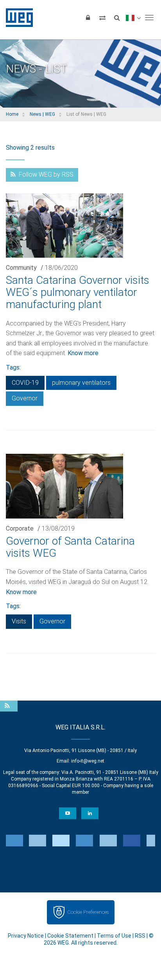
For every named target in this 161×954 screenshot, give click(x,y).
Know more (83, 353)
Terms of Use (114, 936)
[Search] (117, 17)
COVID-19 (25, 382)
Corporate (20, 528)
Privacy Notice (26, 936)
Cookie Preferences (88, 912)
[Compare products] (102, 17)
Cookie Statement (70, 936)
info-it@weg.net (87, 761)
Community (21, 267)
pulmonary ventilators (81, 382)
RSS (140, 936)
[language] (133, 17)
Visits (19, 621)
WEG (16, 17)
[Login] (88, 17)
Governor (25, 398)
